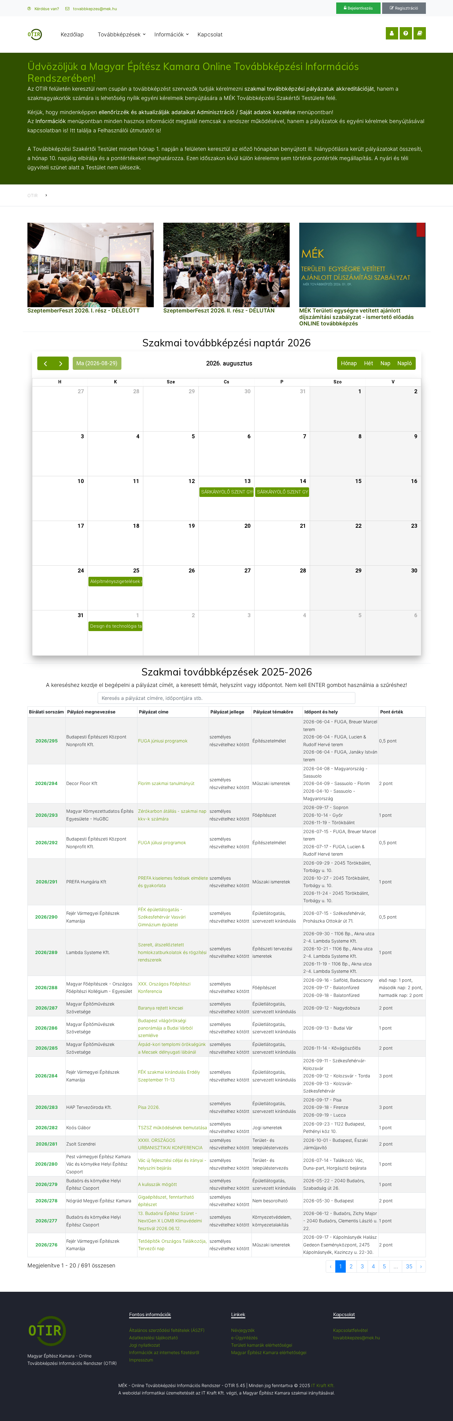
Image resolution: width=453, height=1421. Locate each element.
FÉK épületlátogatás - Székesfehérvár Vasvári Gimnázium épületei (162, 917)
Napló (405, 363)
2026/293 (46, 815)
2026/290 (46, 916)
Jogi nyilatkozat (144, 1345)
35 (409, 1266)
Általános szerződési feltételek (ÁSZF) (167, 1330)
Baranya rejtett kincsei (160, 1007)
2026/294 (46, 783)
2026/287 (46, 1007)
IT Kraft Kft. (323, 1385)
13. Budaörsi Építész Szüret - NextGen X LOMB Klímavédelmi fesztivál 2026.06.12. (170, 1221)
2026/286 (46, 1028)
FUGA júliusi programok (162, 842)
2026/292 (46, 842)
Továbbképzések (119, 34)
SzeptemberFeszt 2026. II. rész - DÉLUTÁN (219, 310)
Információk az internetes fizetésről (164, 1352)
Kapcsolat (210, 34)
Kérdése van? (46, 8)
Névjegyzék (243, 1330)
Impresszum (141, 1359)
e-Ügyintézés (244, 1337)
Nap (385, 363)
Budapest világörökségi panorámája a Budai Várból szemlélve (165, 1028)
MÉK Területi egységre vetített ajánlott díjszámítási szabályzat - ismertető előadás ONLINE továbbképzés (356, 317)
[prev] (45, 363)
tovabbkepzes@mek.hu (94, 8)
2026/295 (46, 740)
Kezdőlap (72, 34)
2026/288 (46, 987)
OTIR (32, 195)
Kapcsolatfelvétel (350, 1330)
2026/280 (46, 1164)
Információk (169, 34)
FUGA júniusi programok (163, 740)
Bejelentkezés (359, 8)
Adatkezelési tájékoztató (153, 1337)
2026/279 (46, 1184)
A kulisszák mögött (157, 1184)
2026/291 (46, 881)
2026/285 (46, 1048)
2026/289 (46, 952)
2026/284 (46, 1075)
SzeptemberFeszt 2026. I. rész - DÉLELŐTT (83, 310)
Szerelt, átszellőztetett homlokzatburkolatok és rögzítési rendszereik (172, 952)
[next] (60, 363)
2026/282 (46, 1127)
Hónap (349, 363)
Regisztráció (406, 8)
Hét (368, 363)
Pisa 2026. (149, 1107)
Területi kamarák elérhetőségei (261, 1345)
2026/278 (46, 1200)
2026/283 (46, 1107)
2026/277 (46, 1220)
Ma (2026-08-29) (96, 363)
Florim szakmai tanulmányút (166, 783)
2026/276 (46, 1244)
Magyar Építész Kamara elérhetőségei (268, 1352)
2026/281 (46, 1143)
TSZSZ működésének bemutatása (172, 1127)
